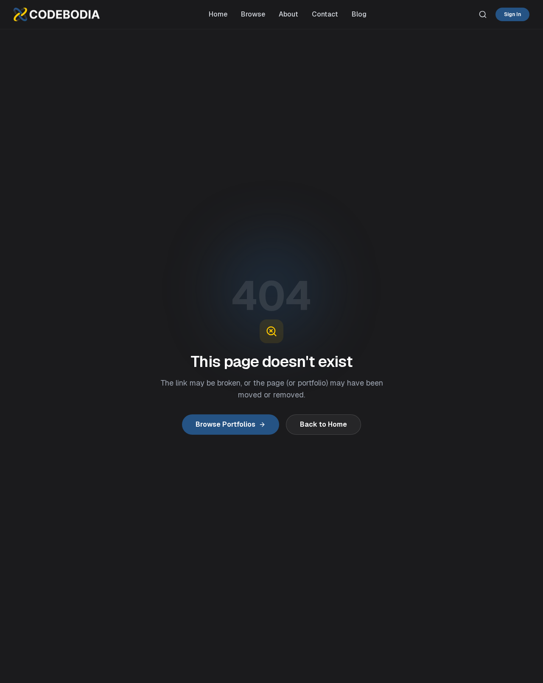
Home (218, 14)
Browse (253, 14)
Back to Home (323, 424)
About (288, 14)
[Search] (482, 14)
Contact (325, 14)
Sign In (512, 14)
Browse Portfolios (225, 424)
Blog (359, 14)
